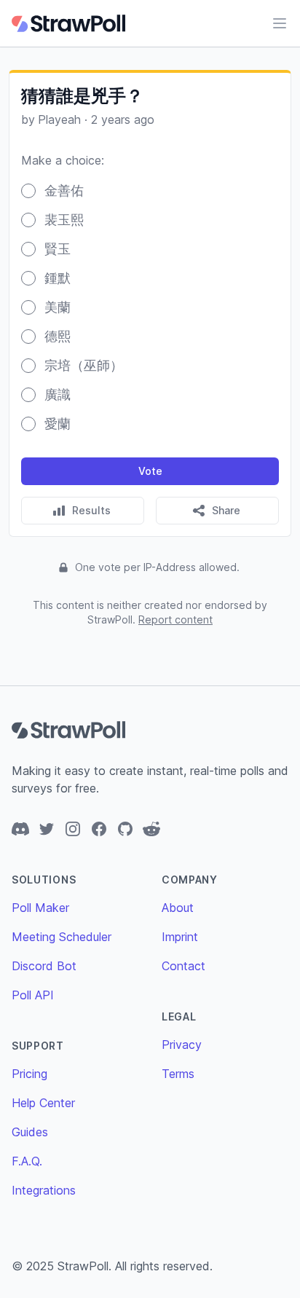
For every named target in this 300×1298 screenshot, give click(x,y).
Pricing (29, 1073)
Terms (178, 1073)
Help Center (43, 1103)
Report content (175, 619)
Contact (183, 966)
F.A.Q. (27, 1161)
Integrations (44, 1190)
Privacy (182, 1044)
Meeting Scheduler (61, 936)
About (178, 907)
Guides (30, 1132)
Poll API (33, 995)
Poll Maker (40, 907)
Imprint (180, 936)
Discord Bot (44, 966)
